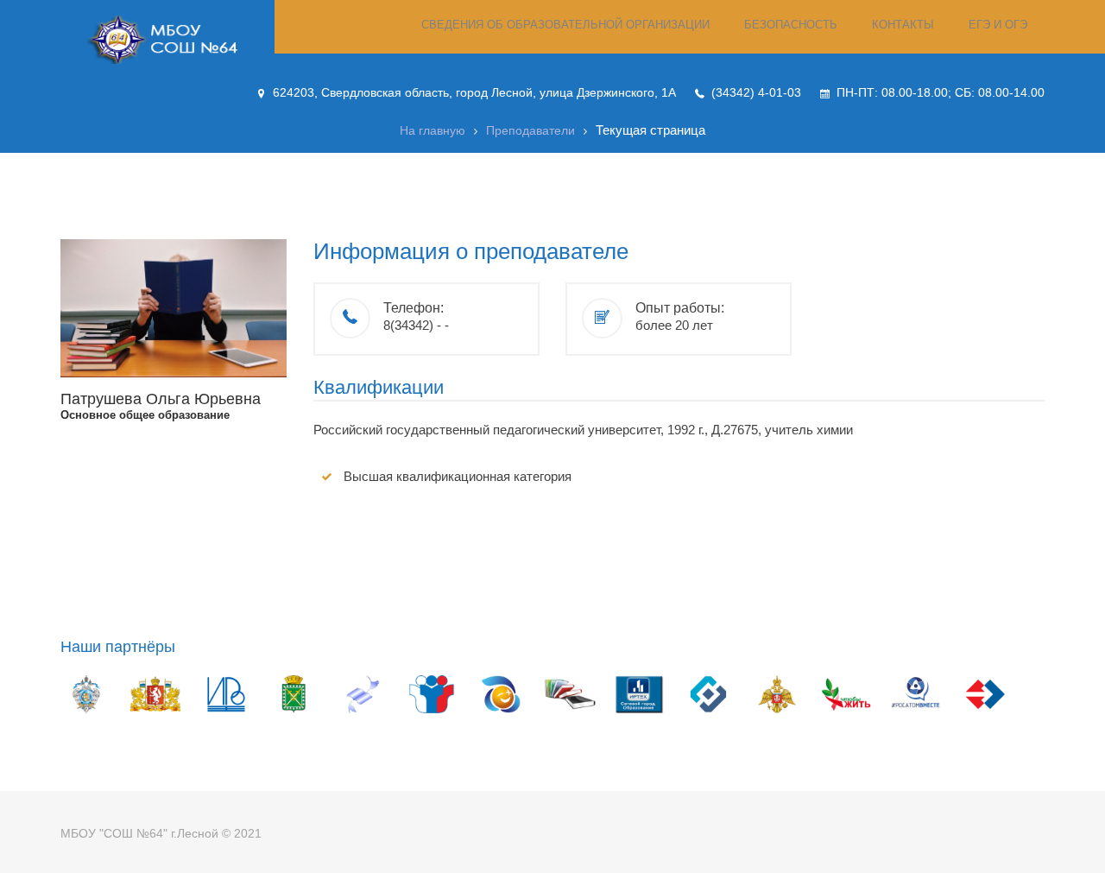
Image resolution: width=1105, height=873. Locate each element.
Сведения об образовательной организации (565, 24)
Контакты (903, 24)
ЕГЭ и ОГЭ (998, 24)
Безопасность (790, 24)
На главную (432, 130)
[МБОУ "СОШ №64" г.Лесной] (167, 39)
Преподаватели (530, 130)
